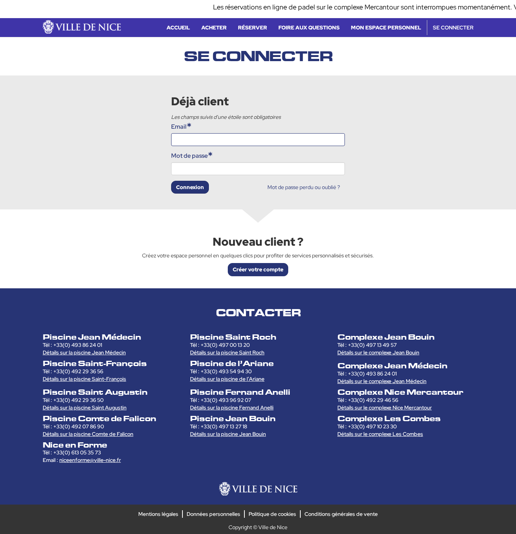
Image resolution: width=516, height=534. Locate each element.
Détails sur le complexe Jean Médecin (381, 381)
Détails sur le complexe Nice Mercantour (384, 407)
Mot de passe (189, 156)
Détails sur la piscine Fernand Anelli (231, 407)
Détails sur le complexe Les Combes (380, 434)
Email (179, 127)
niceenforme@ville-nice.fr (90, 460)
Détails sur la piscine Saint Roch (227, 352)
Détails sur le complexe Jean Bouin (378, 352)
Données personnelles (213, 514)
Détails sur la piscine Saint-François (84, 378)
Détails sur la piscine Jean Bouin (228, 434)
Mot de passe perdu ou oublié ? (303, 187)
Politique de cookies (272, 514)
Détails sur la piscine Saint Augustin (85, 407)
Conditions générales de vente (341, 514)
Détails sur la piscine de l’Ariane (227, 378)
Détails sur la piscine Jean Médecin (84, 352)
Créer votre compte (258, 269)
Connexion (190, 187)
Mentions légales (158, 514)
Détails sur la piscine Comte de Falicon (88, 434)
